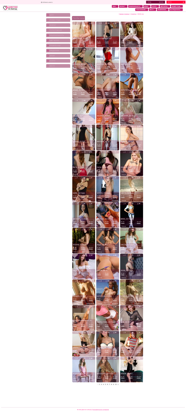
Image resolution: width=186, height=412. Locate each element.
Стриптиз (133, 14)
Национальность (134, 6)
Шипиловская (91, 45)
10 (115, 384)
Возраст (122, 6)
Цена (114, 6)
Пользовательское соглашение (100, 409)
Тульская (92, 71)
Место (152, 9)
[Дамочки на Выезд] (10, 8)
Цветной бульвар (114, 148)
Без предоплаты (175, 9)
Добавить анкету (47, 2)
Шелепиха (139, 45)
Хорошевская (115, 200)
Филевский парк (138, 123)
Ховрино (116, 277)
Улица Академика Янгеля (88, 252)
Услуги (154, 6)
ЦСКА (117, 97)
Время (146, 6)
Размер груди (176, 6)
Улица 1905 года (138, 303)
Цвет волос (164, 6)
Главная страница (124, 14)
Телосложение (141, 9)
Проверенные (162, 9)
